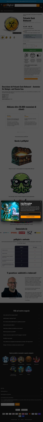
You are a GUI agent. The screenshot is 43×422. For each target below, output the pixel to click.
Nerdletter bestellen (31, 216)
